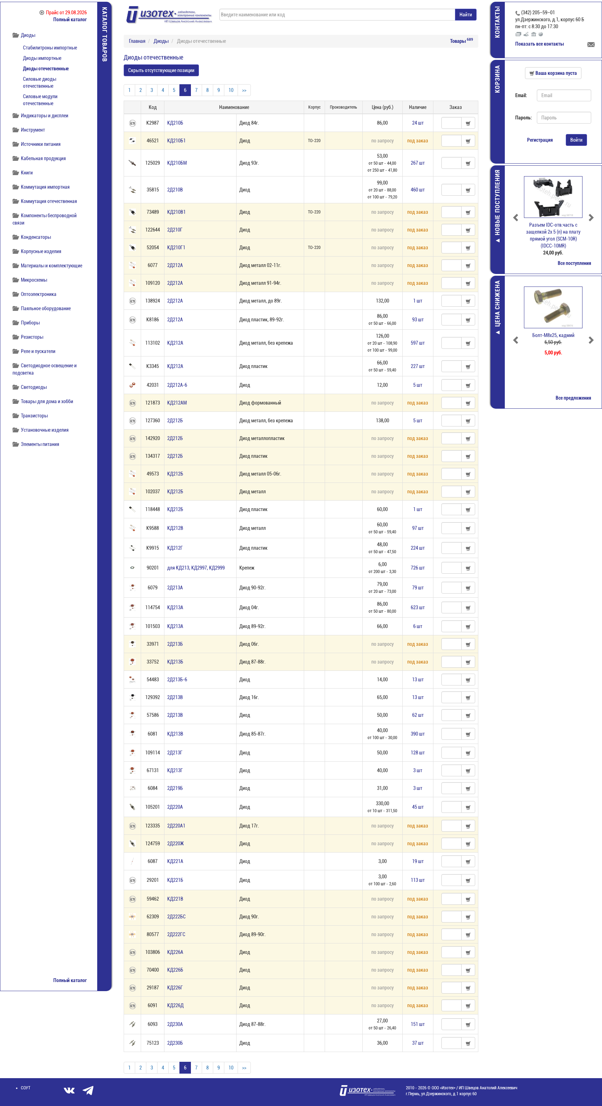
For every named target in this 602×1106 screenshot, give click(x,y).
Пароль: (523, 117)
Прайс (66, 12)
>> (244, 90)
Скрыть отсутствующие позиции (161, 70)
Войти (576, 140)
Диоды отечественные (46, 68)
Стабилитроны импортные (50, 47)
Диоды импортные (42, 58)
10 (231, 90)
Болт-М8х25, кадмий (553, 335)
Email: (521, 95)
